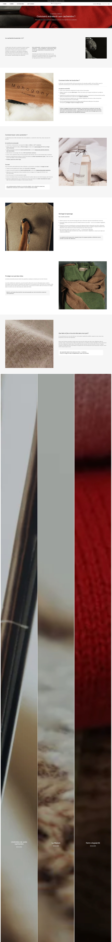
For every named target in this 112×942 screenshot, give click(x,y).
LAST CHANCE (30, 3)
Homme (12, 3)
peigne (66, 108)
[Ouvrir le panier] (108, 4)
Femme (4, 3)
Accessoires (20, 3)
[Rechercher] (103, 4)
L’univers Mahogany (97, 3)
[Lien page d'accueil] (56, 4)
